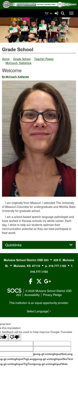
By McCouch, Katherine (15, 76)
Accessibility (32, 295)
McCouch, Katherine (18, 63)
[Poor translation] (14, 337)
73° (47, 13)
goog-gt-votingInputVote (51, 364)
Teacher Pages (43, 59)
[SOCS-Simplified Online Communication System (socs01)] (14, 291)
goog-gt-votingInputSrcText (54, 359)
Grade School (22, 59)
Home (6, 59)
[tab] (39, 245)
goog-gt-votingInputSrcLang (53, 354)
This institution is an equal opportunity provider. (39, 303)
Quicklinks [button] (17, 245)
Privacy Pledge (52, 295)
